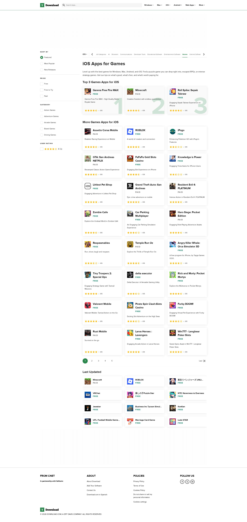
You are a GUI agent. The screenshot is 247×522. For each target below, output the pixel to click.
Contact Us (91, 490)
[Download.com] (49, 5)
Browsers (115, 54)
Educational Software (154, 54)
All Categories (101, 54)
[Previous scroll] (92, 54)
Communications (126, 54)
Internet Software (195, 54)
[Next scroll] (204, 54)
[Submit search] (64, 5)
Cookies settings (140, 502)
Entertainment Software (172, 54)
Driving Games (50, 135)
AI (109, 54)
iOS (167, 5)
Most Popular (49, 63)
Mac (159, 5)
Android (177, 5)
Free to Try (48, 90)
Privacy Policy (138, 481)
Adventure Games (51, 116)
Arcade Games (50, 122)
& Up (60, 149)
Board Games (49, 129)
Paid (46, 96)
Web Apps (190, 5)
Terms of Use (138, 486)
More (201, 5)
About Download (93, 481)
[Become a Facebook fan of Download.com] (182, 482)
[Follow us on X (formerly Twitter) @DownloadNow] (187, 482)
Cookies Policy (139, 490)
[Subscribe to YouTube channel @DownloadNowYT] (192, 482)
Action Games (49, 110)
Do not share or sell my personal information (142, 495)
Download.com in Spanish (97, 495)
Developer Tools (139, 54)
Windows (148, 5)
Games (184, 54)
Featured (47, 57)
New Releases (50, 70)
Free (46, 84)
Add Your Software (94, 486)
